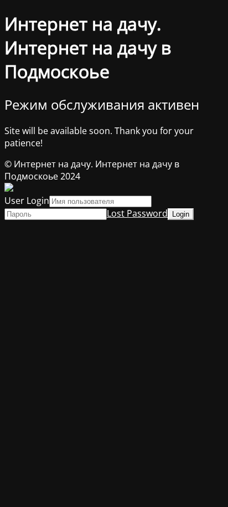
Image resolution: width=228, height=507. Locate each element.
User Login (26, 200)
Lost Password (137, 213)
